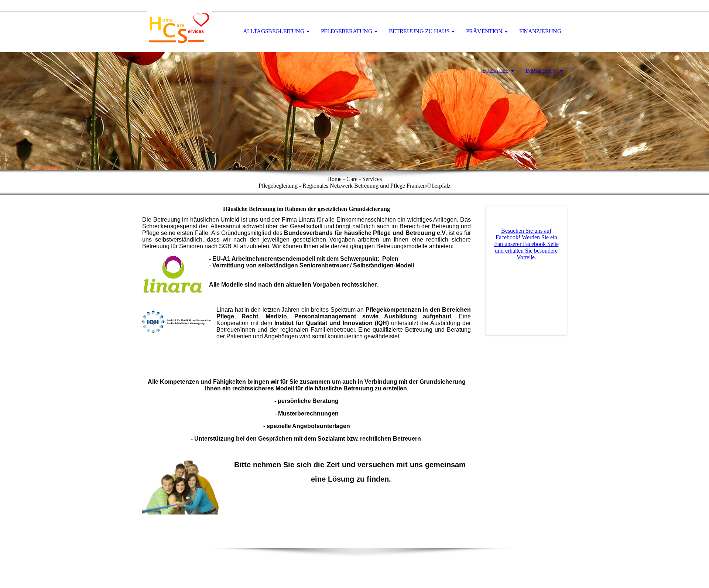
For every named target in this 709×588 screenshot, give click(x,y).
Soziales (495, 71)
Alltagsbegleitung (273, 31)
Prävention (484, 31)
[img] (179, 31)
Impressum (541, 71)
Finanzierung (540, 31)
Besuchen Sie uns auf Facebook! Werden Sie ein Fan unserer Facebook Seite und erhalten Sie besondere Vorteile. (526, 244)
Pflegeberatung (346, 31)
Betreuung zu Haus (419, 31)
